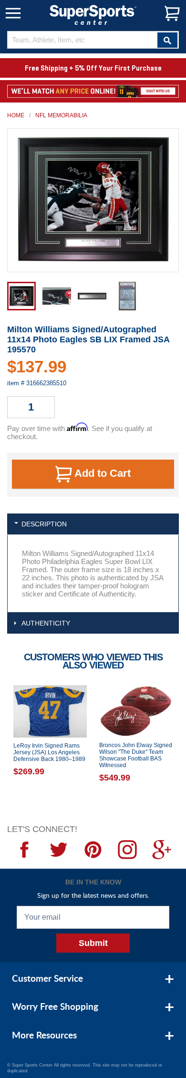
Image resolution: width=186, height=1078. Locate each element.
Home (15, 115)
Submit (93, 943)
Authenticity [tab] (45, 623)
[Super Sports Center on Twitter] (58, 849)
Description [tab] (44, 524)
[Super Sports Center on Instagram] (127, 849)
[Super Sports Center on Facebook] (24, 849)
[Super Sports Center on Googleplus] (162, 849)
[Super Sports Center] (93, 14)
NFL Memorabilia (61, 115)
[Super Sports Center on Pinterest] (93, 849)
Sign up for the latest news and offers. (93, 895)
